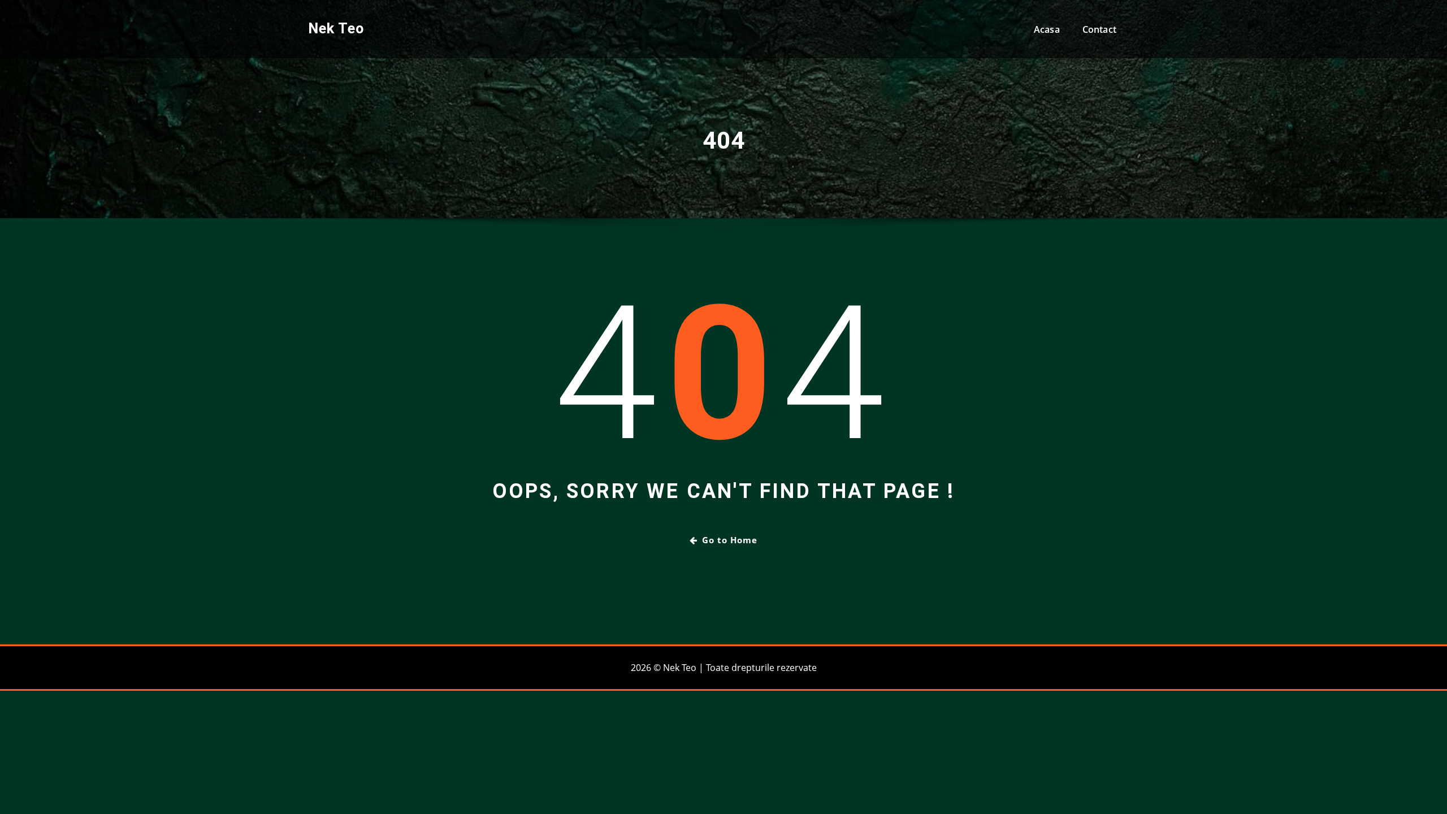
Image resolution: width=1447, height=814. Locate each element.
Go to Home (729, 539)
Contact (1099, 29)
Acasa (1047, 29)
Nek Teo (336, 28)
